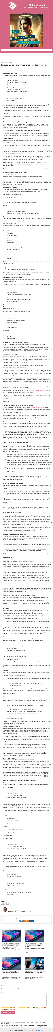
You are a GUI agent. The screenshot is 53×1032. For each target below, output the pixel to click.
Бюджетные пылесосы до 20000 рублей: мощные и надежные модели (34, 972)
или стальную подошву (37, 407)
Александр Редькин (13, 908)
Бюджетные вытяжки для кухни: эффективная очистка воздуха (10, 972)
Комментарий (4, 992)
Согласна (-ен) (40, 1030)
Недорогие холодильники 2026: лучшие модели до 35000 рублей (11, 944)
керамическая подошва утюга (43, 390)
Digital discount (37, 5)
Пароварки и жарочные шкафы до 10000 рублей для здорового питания (34, 945)
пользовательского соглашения (33, 1026)
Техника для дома (18, 67)
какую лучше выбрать (29, 116)
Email (18, 988)
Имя (2, 988)
